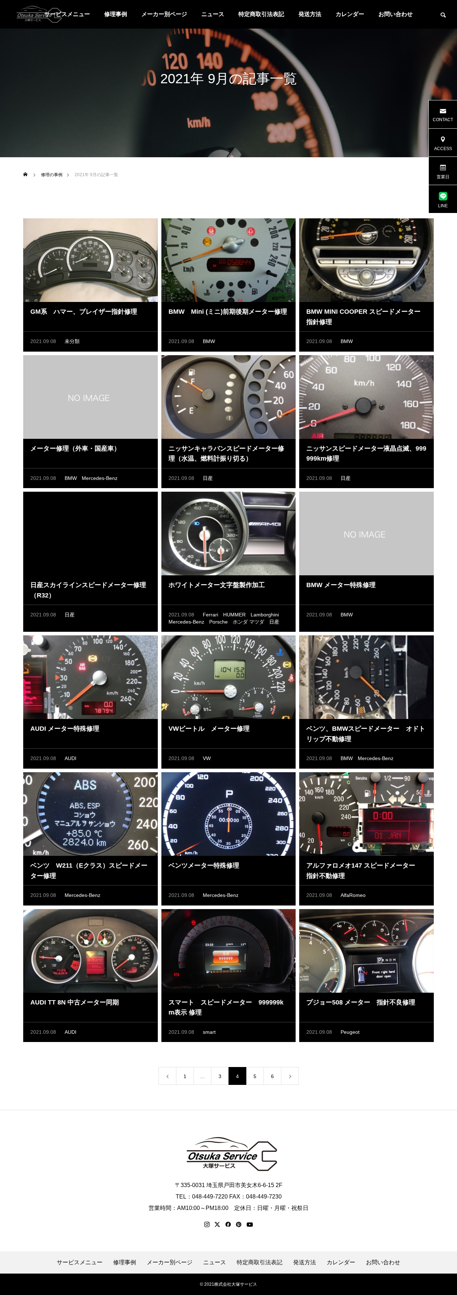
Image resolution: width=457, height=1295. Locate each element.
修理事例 (115, 14)
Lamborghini (265, 614)
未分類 (72, 341)
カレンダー (350, 14)
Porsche (218, 622)
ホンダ (240, 622)
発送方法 (309, 14)
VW (207, 758)
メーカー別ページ (164, 14)
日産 (208, 478)
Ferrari (210, 614)
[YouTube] (250, 1224)
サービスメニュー (79, 1262)
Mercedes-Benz (99, 478)
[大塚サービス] (37, 14)
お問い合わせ (395, 14)
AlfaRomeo (353, 895)
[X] (217, 1224)
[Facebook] (228, 1224)
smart (209, 1032)
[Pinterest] (239, 1224)
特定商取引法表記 (261, 14)
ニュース (212, 14)
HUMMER (234, 614)
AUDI (70, 758)
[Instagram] (207, 1224)
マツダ (256, 622)
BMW (209, 341)
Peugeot (350, 1032)
